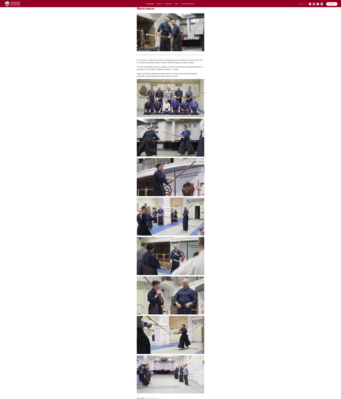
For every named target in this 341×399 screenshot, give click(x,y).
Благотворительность (188, 4)
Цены (176, 4)
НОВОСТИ (159, 4)
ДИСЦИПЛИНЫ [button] (150, 4)
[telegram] (310, 4)
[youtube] (321, 4)
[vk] (317, 4)
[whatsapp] (314, 4)
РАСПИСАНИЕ (168, 4)
